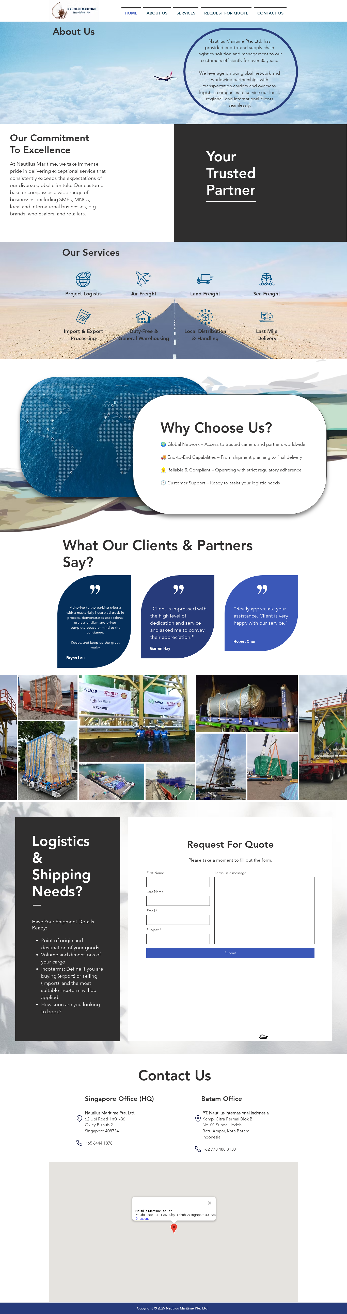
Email (151, 910)
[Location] (79, 1118)
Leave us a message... (232, 873)
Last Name (155, 891)
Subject (153, 929)
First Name (155, 873)
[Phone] (79, 1143)
